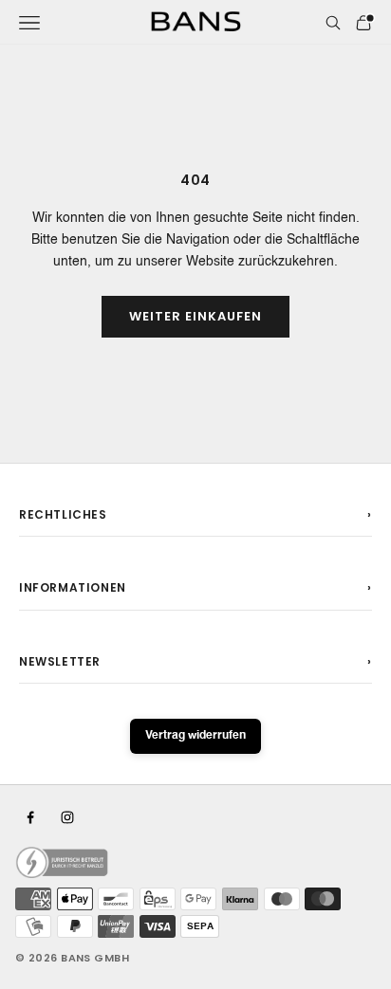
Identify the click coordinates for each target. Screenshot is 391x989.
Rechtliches (63, 514)
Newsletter (60, 661)
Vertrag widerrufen (195, 736)
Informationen (72, 587)
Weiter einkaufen (196, 316)
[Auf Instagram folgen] (67, 817)
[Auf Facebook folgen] (30, 817)
